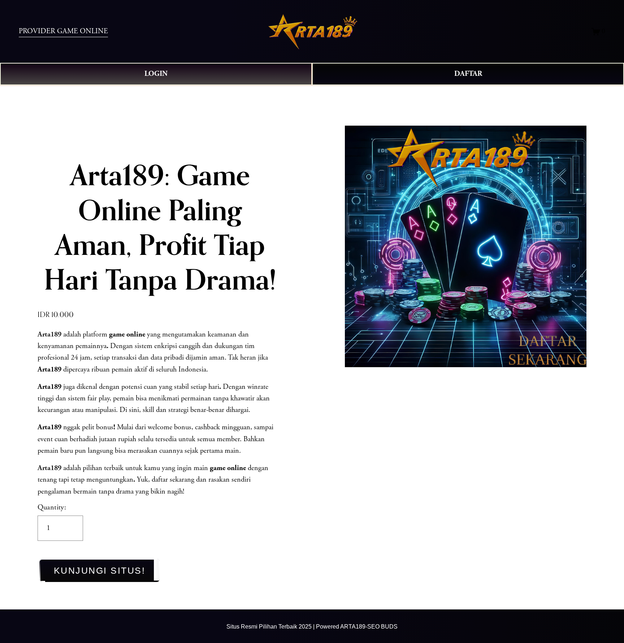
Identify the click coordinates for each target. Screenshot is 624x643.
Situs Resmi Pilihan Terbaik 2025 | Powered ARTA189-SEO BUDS (312, 626)
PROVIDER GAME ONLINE (63, 31)
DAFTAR (468, 74)
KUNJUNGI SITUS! (100, 570)
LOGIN (156, 74)
